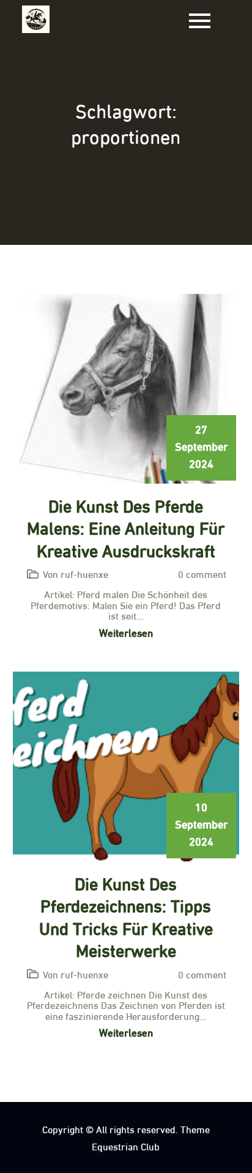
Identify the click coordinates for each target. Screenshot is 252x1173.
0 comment (202, 573)
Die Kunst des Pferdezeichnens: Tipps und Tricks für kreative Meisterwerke (126, 915)
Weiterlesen (126, 632)
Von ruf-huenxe (75, 573)
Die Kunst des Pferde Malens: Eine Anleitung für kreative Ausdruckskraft (125, 527)
